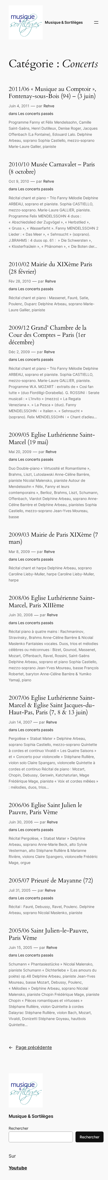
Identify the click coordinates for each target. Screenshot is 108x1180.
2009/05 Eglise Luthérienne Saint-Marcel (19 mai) (52, 438)
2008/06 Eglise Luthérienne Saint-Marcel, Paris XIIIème (52, 601)
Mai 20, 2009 (20, 451)
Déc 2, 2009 (19, 351)
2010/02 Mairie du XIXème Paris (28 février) (50, 268)
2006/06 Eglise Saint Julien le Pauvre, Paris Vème (45, 809)
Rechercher (18, 1128)
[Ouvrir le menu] (96, 22)
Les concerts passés (35, 113)
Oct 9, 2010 (19, 181)
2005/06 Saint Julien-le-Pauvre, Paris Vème (48, 934)
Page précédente (30, 1047)
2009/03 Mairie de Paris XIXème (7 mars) (53, 538)
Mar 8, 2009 (19, 551)
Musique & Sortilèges (64, 22)
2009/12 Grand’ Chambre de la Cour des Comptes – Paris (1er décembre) (48, 335)
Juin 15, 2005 (20, 947)
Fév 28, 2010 (20, 281)
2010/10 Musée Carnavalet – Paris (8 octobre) (52, 168)
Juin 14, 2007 (20, 722)
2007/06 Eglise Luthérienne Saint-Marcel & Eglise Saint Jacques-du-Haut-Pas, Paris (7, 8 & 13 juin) (52, 705)
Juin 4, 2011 (19, 106)
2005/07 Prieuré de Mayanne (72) (51, 880)
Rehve (49, 106)
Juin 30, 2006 (21, 822)
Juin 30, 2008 (21, 615)
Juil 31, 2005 (20, 890)
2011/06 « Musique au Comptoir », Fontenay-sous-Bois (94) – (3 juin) (52, 92)
